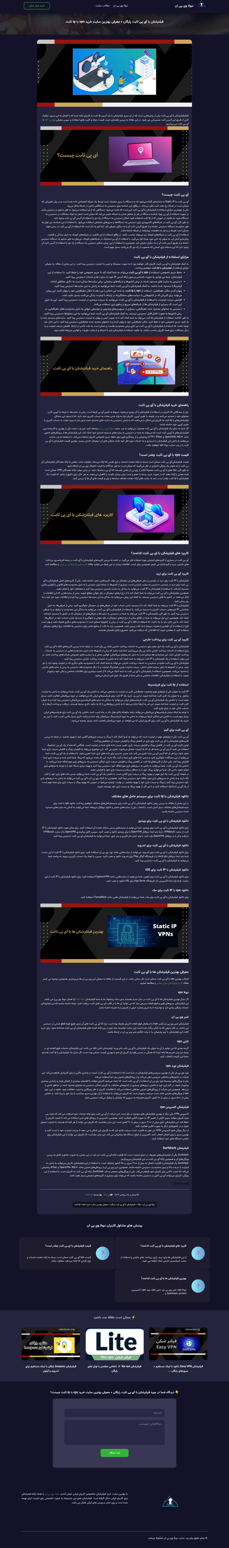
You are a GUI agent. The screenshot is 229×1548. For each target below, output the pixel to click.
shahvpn (89, 1195)
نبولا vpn (80, 999)
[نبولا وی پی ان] (201, 6)
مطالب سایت (103, 6)
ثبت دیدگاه (114, 1453)
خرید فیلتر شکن (37, 6)
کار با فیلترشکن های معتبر (170, 983)
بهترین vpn (50, 120)
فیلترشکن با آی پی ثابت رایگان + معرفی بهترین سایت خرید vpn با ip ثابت (114, 22)
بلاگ (105, 1195)
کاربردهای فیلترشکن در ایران (73, 564)
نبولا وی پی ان (184, 6)
